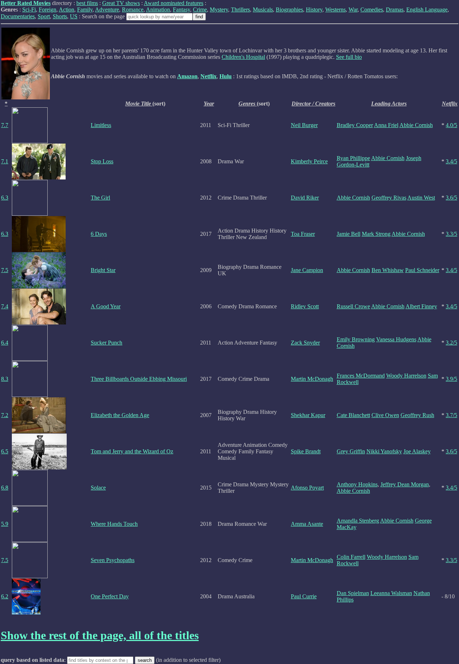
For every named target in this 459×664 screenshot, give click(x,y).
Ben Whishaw (388, 270)
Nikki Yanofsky (384, 451)
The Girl (100, 198)
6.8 (4, 488)
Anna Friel (386, 125)
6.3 (4, 198)
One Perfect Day (110, 596)
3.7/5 (451, 415)
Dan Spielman (353, 593)
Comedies (371, 9)
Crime (200, 9)
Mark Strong (376, 234)
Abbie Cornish (416, 125)
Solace (98, 488)
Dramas (394, 9)
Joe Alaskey (417, 451)
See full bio (349, 57)
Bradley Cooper (355, 125)
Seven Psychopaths (112, 560)
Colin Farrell (351, 557)
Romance (132, 9)
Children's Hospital (243, 57)
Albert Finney (421, 306)
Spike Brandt (306, 451)
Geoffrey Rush (417, 415)
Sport (44, 16)
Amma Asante (307, 524)
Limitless (101, 125)
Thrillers (240, 9)
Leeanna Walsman (391, 593)
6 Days (99, 234)
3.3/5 (451, 234)
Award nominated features (173, 3)
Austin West (421, 198)
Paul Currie (304, 596)
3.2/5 (451, 343)
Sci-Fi (29, 9)
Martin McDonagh (312, 379)
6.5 (4, 451)
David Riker (305, 198)
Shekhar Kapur (308, 415)
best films (87, 3)
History (314, 9)
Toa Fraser (303, 234)
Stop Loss (102, 161)
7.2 (4, 415)
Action (66, 9)
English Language (427, 9)
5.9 (4, 524)
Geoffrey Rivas (389, 198)
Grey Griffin (351, 451)
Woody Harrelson (406, 376)
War (353, 9)
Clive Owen (385, 415)
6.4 (4, 343)
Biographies (289, 9)
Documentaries (18, 16)
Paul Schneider (422, 270)
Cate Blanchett (353, 415)
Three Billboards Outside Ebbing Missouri (139, 379)
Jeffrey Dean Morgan (404, 484)
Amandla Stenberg (358, 521)
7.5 (4, 270)
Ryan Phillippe (353, 158)
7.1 (4, 161)
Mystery (219, 9)
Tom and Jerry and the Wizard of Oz (132, 451)
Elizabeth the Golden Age (120, 415)
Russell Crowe (353, 306)
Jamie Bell (348, 234)
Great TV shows (121, 3)
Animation (158, 9)
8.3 (4, 379)
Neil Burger (304, 125)
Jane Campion (307, 270)
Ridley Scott (305, 306)
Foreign (47, 9)
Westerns (335, 9)
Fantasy (181, 9)
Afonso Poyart (307, 488)
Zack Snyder (305, 343)
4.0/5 (451, 125)
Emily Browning (356, 339)
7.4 (4, 306)
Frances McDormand (361, 376)
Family (85, 9)
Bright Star (103, 270)
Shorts (60, 16)
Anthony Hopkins (357, 484)
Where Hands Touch (114, 524)
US (73, 16)
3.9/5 (451, 379)
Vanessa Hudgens (396, 339)
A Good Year (105, 306)
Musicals (263, 9)
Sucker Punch (106, 343)
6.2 (4, 596)
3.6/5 (451, 198)
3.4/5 (451, 161)
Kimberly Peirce (309, 161)
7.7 (4, 125)
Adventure (107, 9)
